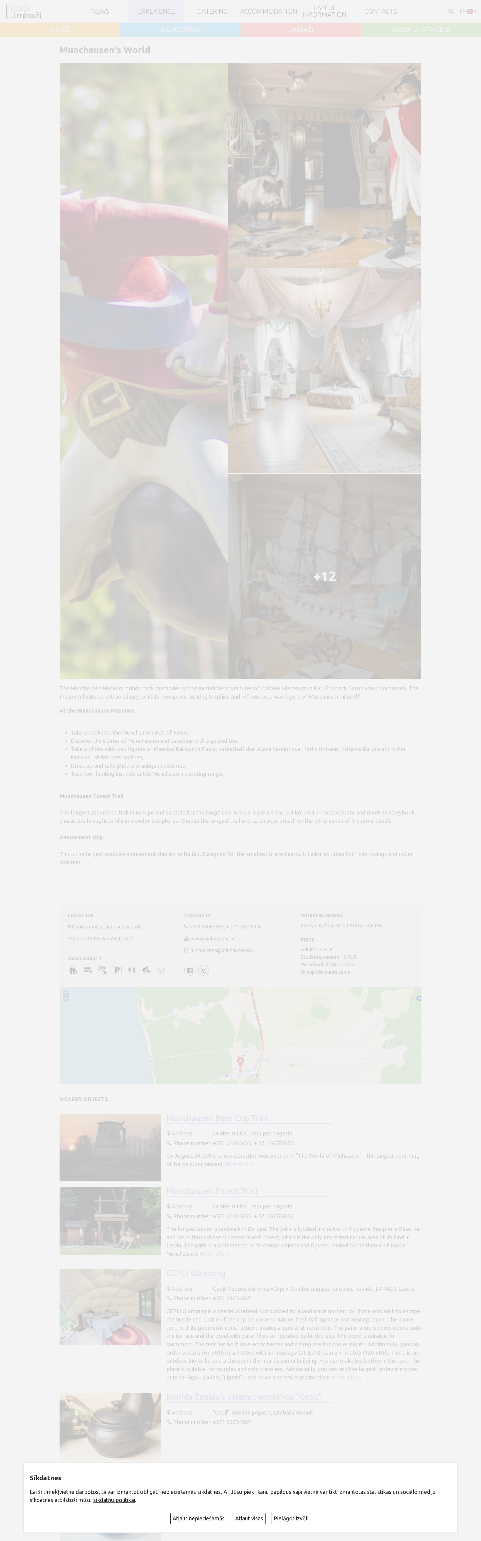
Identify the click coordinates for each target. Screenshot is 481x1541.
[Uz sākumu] (24, 11)
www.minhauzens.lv (212, 938)
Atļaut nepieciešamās (199, 1518)
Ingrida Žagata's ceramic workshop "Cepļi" (244, 1396)
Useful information (325, 11)
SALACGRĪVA (180, 29)
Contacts (380, 11)
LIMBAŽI (300, 29)
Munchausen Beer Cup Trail (217, 1118)
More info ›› (238, 1164)
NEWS (100, 11)
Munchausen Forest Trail (211, 1191)
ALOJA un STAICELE (420, 29)
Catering (212, 11)
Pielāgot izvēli (291, 1518)
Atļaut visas (249, 1518)
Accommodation (268, 11)
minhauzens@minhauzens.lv (221, 950)
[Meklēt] (450, 10)
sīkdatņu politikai (114, 1500)
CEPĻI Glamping (195, 1273)
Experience (156, 11)
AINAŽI (60, 29)
